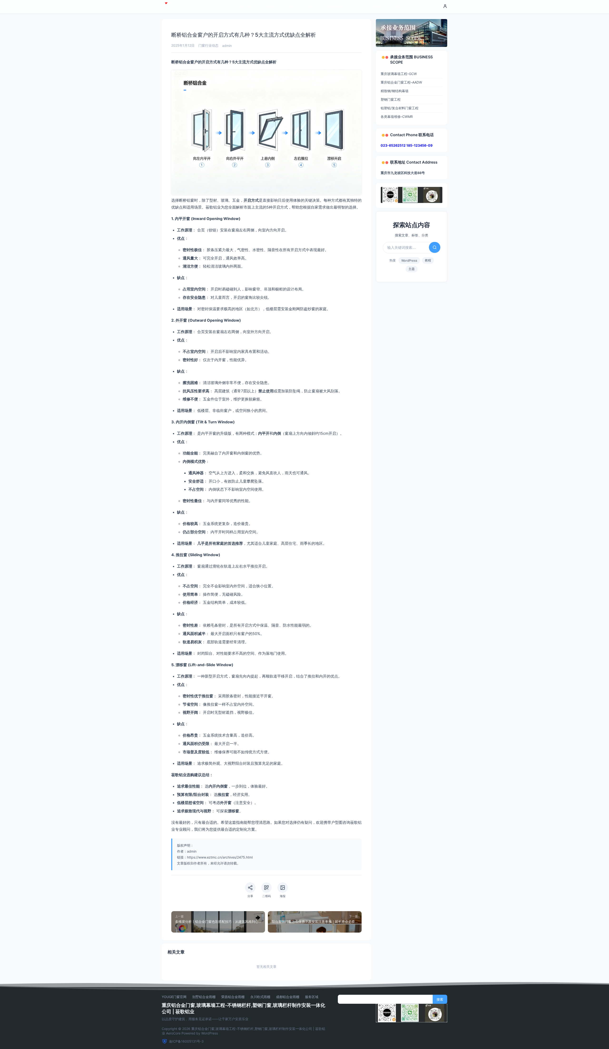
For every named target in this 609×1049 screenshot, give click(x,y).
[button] (445, 6)
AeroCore (173, 1033)
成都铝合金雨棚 (287, 997)
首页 (207, 7)
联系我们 (400, 7)
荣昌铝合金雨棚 (233, 997)
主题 (411, 269)
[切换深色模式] (436, 6)
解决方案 (355, 7)
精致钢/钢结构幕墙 (394, 91)
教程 (428, 260)
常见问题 (379, 7)
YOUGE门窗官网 (174, 997)
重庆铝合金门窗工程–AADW (401, 82)
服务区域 (292, 7)
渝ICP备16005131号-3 (186, 1041)
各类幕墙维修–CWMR (397, 117)
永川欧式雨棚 (260, 997)
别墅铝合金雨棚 (204, 997)
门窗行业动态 (208, 45)
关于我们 (224, 7)
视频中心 (313, 7)
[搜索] (426, 6)
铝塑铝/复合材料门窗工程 (399, 108)
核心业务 (245, 7)
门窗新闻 (269, 7)
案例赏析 (334, 7)
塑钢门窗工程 (391, 99)
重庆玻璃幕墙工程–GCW (399, 74)
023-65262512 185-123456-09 (406, 145)
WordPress (409, 260)
